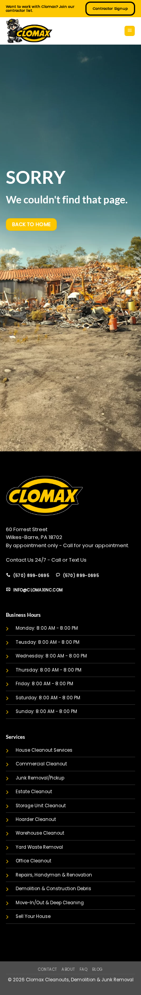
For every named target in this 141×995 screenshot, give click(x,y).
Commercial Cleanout (41, 764)
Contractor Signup (110, 8)
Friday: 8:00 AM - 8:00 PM (44, 684)
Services (15, 737)
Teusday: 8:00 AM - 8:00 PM (48, 642)
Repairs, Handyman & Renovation (54, 875)
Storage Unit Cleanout (41, 806)
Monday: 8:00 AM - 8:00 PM (47, 628)
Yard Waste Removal (39, 847)
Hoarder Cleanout (36, 819)
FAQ (83, 969)
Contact (47, 969)
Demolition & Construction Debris (53, 888)
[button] (130, 31)
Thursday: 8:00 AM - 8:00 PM (48, 670)
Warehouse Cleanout (40, 833)
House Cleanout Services (44, 750)
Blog (97, 969)
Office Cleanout (33, 861)
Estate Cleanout (34, 791)
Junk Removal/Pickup (40, 778)
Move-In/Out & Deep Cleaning (50, 903)
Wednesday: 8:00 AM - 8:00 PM (51, 656)
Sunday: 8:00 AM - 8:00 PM (46, 711)
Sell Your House (33, 916)
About (68, 969)
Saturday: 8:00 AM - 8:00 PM (48, 698)
